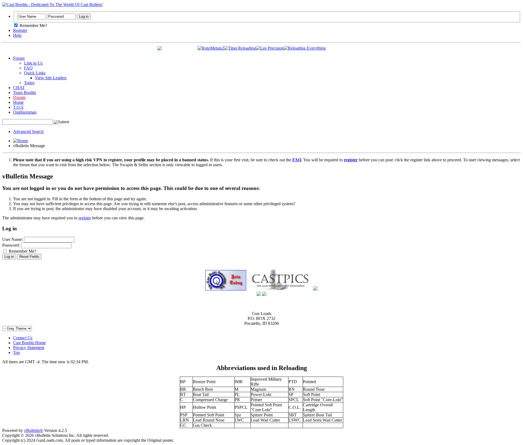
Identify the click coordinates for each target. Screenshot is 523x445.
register (84, 218)
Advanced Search (28, 131)
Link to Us (33, 63)
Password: (11, 245)
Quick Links (34, 73)
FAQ (28, 68)
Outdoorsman (25, 112)
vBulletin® (33, 430)
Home (18, 102)
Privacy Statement (28, 347)
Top (16, 352)
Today (29, 82)
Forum (19, 58)
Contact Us (22, 337)
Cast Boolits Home (29, 342)
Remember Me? (33, 25)
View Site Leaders (50, 77)
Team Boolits (24, 92)
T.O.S (18, 107)
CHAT (19, 87)
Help (17, 35)
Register (20, 30)
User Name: (12, 239)
